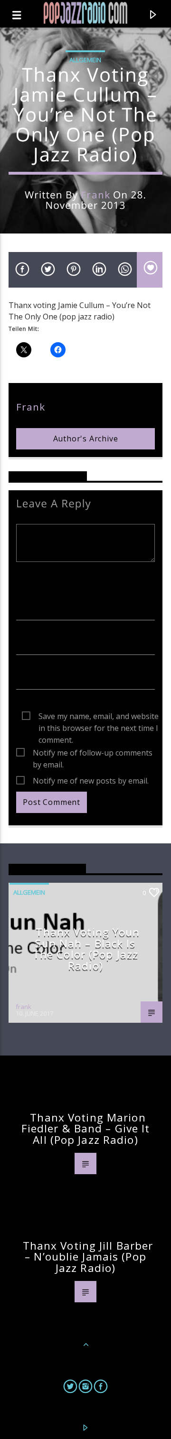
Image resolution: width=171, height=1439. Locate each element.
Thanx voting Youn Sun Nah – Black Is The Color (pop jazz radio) (86, 949)
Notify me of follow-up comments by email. (92, 753)
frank (95, 194)
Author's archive (85, 438)
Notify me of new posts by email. (91, 781)
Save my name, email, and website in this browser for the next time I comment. (98, 716)
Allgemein (85, 60)
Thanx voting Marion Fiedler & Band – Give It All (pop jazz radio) (85, 1128)
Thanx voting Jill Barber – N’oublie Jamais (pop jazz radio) (88, 1256)
